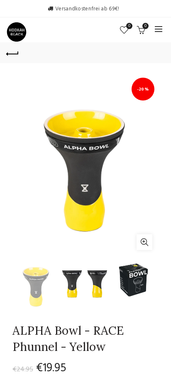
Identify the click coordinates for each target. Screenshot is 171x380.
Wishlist (129, 26)
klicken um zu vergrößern (144, 242)
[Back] (12, 52)
